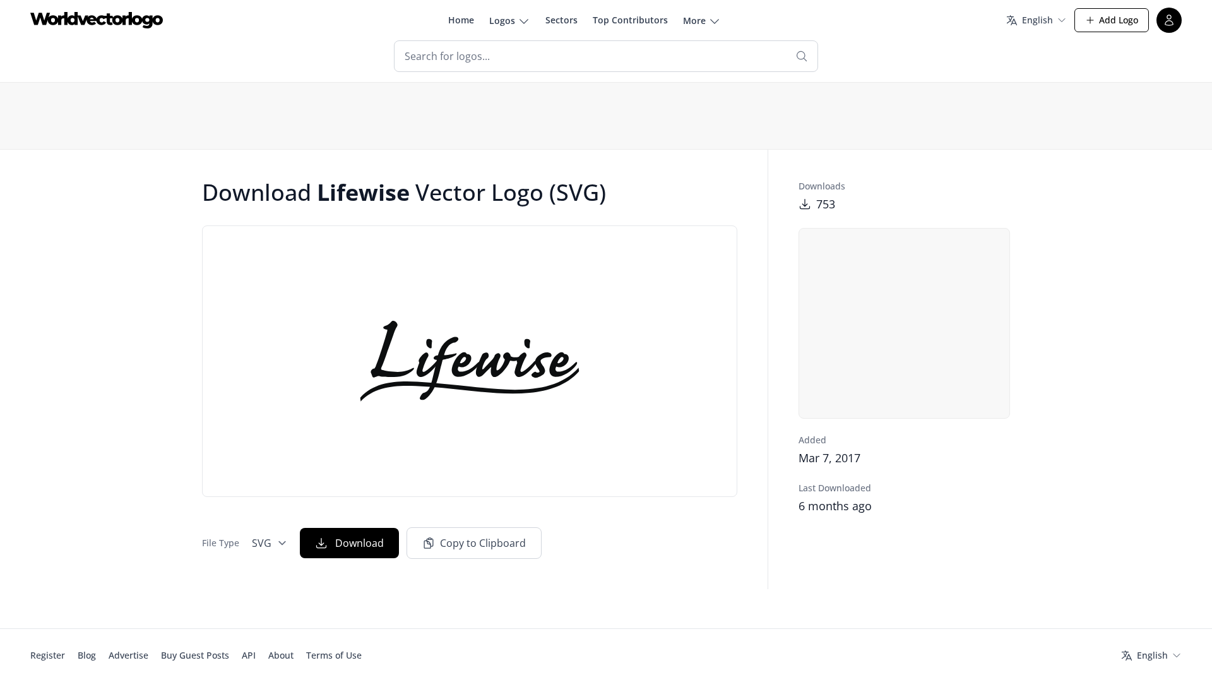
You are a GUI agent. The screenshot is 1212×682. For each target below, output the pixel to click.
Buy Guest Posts (195, 655)
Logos (502, 21)
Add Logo (1118, 20)
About (281, 655)
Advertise (128, 655)
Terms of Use (334, 655)
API (249, 655)
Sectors (561, 20)
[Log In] (1169, 20)
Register (47, 655)
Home (461, 20)
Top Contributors (630, 20)
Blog (87, 655)
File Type (220, 543)
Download (359, 543)
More (694, 21)
